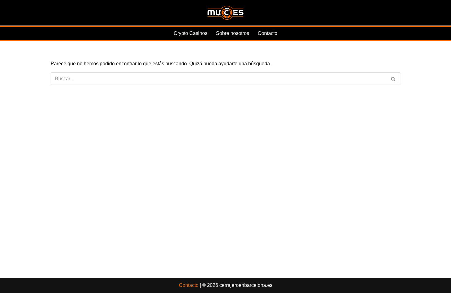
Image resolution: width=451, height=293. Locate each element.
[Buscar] (393, 78)
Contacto (267, 33)
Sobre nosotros (232, 33)
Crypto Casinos (190, 33)
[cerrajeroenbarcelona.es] (225, 13)
